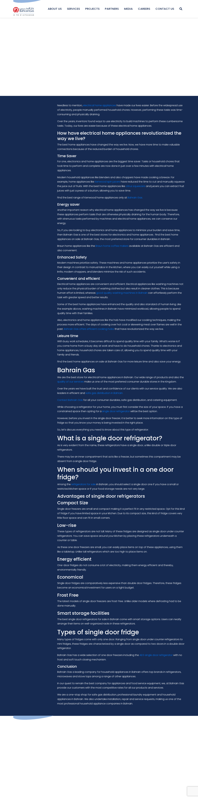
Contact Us (164, 9)
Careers (144, 9)
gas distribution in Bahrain (107, 393)
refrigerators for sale (83, 484)
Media (128, 9)
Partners (112, 9)
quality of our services (70, 381)
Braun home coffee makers (112, 246)
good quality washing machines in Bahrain (122, 293)
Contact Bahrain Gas (70, 400)
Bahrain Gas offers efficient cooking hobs (89, 329)
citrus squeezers (135, 186)
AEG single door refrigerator (156, 655)
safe (89, 393)
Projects (92, 9)
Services (73, 9)
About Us (55, 9)
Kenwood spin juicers (107, 181)
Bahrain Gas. (135, 197)
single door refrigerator (116, 411)
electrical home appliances (99, 105)
